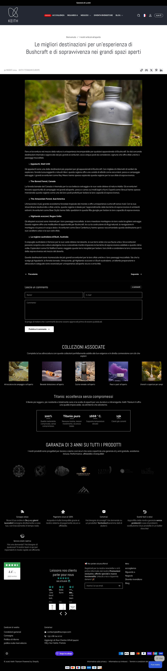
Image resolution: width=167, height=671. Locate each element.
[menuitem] (144, 568)
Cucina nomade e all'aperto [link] (85, 384)
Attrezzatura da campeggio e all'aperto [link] (18, 384)
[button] (139, 15)
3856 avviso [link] (12, 576)
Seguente (135, 274)
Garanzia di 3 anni (83, 3)
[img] (63, 578)
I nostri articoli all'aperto (90, 37)
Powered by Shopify (30, 662)
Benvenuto (71, 37)
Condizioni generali (12, 632)
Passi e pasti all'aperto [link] (118, 384)
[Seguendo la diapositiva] (160, 373)
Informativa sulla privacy (97, 662)
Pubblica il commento (37, 329)
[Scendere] (119, 586)
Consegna (8, 636)
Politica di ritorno (11, 639)
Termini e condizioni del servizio (142, 662)
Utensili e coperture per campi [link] (151, 384)
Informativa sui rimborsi (118, 662)
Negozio (85, 15)
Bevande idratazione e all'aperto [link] (52, 384)
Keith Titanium (16, 662)
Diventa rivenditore (133, 579)
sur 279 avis (61, 581)
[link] (19, 471)
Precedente (33, 274)
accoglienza (130, 568)
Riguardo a (130, 572)
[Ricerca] (138, 15)
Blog (118, 15)
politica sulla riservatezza (15, 643)
